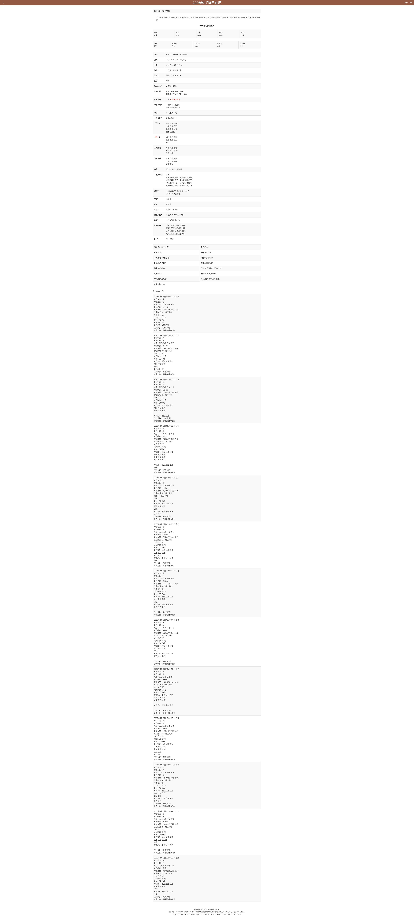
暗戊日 (189, 17)
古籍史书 (211, 909)
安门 (167, 142)
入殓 (171, 798)
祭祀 (171, 123)
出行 (167, 139)
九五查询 (204, 909)
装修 (175, 129)
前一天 (155, 291)
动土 (167, 131)
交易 (163, 408)
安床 (171, 129)
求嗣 (167, 126)
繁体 (406, 2)
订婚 (163, 405)
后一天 (160, 291)
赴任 (159, 410)
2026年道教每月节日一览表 (166, 17)
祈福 (175, 123)
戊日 (179, 17)
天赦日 (195, 17)
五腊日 (217, 17)
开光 (171, 126)
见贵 (163, 410)
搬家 (167, 129)
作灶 (171, 139)
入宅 (175, 126)
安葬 (171, 137)
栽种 (175, 137)
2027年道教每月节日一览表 (237, 17)
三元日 (206, 17)
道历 (155, 75)
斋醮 (171, 465)
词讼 (159, 514)
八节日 (212, 17)
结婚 (167, 123)
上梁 (163, 798)
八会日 (223, 17)
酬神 (155, 467)
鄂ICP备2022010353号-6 (232, 914)
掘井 (167, 137)
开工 (175, 139)
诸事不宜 (165, 325)
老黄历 (217, 909)
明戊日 (184, 17)
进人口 (172, 131)
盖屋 (167, 798)
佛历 (155, 70)
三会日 (201, 17)
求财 (155, 364)
